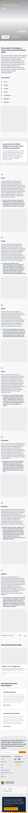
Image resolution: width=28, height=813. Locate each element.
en (1, 805)
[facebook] (15, 759)
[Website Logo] (5, 1)
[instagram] (17, 759)
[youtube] (19, 759)
